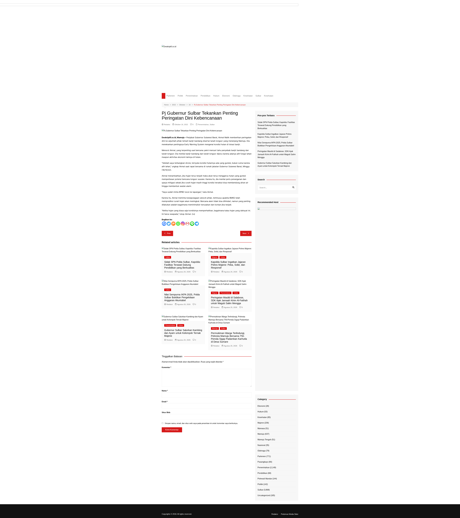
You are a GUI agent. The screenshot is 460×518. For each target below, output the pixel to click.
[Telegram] (197, 224)
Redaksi (167, 124)
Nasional (261, 445)
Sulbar (258, 96)
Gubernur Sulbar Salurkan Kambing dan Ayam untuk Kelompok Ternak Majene (183, 333)
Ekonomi (226, 96)
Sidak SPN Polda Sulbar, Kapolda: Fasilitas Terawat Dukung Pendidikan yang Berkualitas (182, 265)
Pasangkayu (263, 462)
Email (165, 402)
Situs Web (166, 412)
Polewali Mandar (265, 479)
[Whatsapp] (178, 224)
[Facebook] (164, 224)
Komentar (166, 367)
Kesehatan (248, 96)
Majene (214, 257)
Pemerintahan (192, 96)
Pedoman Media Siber (289, 514)
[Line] (192, 224)
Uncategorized (264, 495)
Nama (165, 391)
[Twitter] (169, 224)
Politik (180, 96)
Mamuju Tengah (264, 440)
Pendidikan (205, 96)
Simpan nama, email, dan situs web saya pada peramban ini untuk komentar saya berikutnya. (201, 423)
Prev (169, 233)
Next (244, 233)
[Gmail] (187, 224)
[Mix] (173, 224)
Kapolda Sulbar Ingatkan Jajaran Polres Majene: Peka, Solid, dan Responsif (228, 265)
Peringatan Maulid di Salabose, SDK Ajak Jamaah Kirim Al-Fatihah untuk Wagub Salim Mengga (229, 300)
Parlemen (171, 96)
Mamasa (261, 428)
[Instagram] (183, 224)
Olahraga (237, 96)
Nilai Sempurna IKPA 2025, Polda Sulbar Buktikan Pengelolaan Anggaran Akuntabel (182, 297)
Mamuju (215, 328)
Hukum (216, 96)
